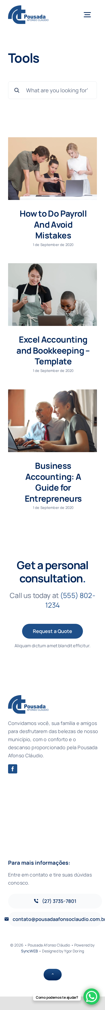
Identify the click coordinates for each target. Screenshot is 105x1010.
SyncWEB (29, 950)
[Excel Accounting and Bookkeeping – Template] (52, 294)
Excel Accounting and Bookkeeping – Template (53, 350)
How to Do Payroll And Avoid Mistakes (53, 224)
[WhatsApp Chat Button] (91, 996)
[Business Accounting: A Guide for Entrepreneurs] (52, 420)
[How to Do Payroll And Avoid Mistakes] (52, 168)
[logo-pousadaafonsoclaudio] (28, 8)
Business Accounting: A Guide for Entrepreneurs (53, 482)
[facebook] (12, 768)
